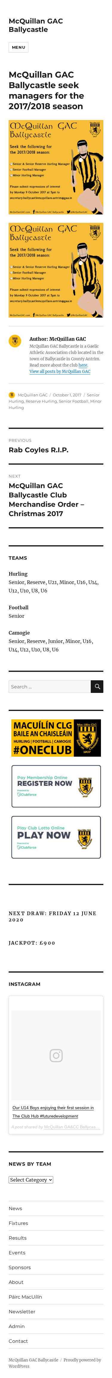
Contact (18, 1341)
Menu (18, 47)
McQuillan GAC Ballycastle (36, 25)
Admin (17, 1326)
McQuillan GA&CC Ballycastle (72, 1126)
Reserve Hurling (41, 401)
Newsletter (22, 1312)
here (83, 365)
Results (18, 1238)
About (16, 1282)
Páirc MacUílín (25, 1297)
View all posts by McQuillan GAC (60, 371)
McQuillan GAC (32, 394)
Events (17, 1253)
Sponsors (20, 1267)
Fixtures (18, 1223)
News (15, 1208)
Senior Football (73, 401)
